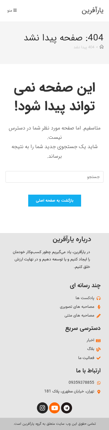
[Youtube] (54, 407)
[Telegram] (66, 407)
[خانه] (101, 47)
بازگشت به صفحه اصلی (55, 201)
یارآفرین (92, 10)
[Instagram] (42, 407)
